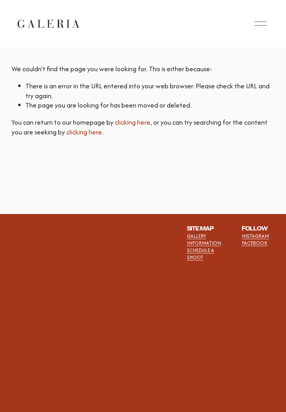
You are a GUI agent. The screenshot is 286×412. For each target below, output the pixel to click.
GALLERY (196, 236)
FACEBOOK (255, 243)
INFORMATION (204, 243)
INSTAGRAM (255, 236)
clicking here (132, 122)
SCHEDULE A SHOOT (200, 254)
